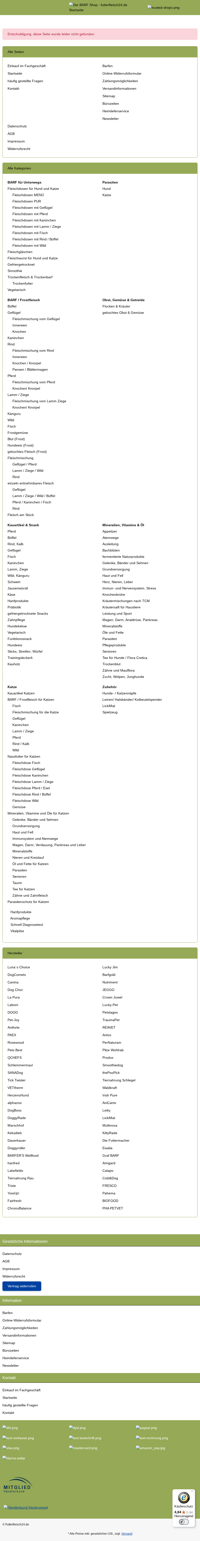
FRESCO (109, 1186)
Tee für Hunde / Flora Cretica (124, 658)
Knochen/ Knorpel (26, 388)
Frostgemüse (18, 433)
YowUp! (13, 1193)
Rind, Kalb (15, 544)
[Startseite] (3, 19)
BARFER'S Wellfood (23, 1155)
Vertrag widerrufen (22, 1286)
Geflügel (14, 313)
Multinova (109, 1125)
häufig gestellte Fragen (25, 81)
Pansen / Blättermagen (30, 369)
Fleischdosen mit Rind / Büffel (35, 239)
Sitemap (108, 96)
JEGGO (108, 990)
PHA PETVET (112, 1208)
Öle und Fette (113, 632)
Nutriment (110, 982)
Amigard (108, 1163)
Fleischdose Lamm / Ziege (32, 782)
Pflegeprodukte (114, 645)
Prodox (107, 1057)
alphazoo (15, 1103)
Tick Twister (17, 1080)
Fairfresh (14, 1201)
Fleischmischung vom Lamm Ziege (39, 401)
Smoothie (15, 271)
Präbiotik (14, 607)
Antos (106, 1035)
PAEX (12, 1035)
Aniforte (14, 1027)
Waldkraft (109, 1088)
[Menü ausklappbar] (4, 8)
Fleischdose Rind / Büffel (31, 794)
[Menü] (192, 1492)
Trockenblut (111, 664)
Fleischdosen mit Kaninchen (34, 220)
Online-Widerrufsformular (121, 73)
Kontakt (13, 88)
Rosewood (16, 1042)
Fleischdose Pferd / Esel (31, 788)
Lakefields (15, 1171)
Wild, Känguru (18, 576)
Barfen (107, 66)
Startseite (15, 73)
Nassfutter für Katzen (24, 756)
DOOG (13, 1012)
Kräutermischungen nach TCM (126, 601)
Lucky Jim (110, 967)
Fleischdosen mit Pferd (30, 214)
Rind (11, 344)
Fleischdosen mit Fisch (30, 233)
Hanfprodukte (18, 601)
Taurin (17, 883)
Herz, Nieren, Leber (117, 582)
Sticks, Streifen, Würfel (25, 651)
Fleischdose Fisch (26, 763)
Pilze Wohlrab (113, 1050)
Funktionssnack (20, 639)
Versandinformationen (119, 88)
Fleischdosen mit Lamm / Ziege (36, 226)
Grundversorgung (116, 569)
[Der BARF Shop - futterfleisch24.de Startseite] (100, 7)
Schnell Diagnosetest (26, 925)
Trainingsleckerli (20, 658)
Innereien (19, 325)
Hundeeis (15, 645)
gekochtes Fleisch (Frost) (27, 452)
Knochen (19, 331)
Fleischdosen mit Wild (29, 245)
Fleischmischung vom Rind (33, 350)
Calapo (107, 1171)
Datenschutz (17, 126)
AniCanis (109, 1103)
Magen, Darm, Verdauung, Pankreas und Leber (49, 845)
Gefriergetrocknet (21, 264)
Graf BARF (110, 1155)
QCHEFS (15, 1057)
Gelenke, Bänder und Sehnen (125, 563)
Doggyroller (16, 1148)
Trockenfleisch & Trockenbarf (30, 277)
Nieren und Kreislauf (28, 857)
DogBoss (14, 1110)
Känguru (14, 414)
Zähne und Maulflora (118, 670)
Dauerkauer (17, 1140)
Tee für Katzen (23, 889)
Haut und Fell (112, 576)
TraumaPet (111, 1020)
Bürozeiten (110, 103)
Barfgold (108, 975)
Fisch (12, 426)
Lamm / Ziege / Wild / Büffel (33, 496)
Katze (106, 195)
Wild (11, 420)
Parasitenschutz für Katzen (28, 902)
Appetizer (109, 531)
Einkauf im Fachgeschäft (27, 66)
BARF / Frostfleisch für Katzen (31, 699)
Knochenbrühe (113, 594)
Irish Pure (109, 1095)
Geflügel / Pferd (24, 464)
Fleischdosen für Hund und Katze (33, 189)
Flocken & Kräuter (116, 306)
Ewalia (107, 1148)
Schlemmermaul (20, 1065)
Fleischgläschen (20, 252)
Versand (126, 1533)
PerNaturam (111, 1042)
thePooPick (111, 1073)
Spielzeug (110, 712)
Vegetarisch (17, 290)
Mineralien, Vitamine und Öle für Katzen (38, 813)
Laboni (13, 1005)
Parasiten (109, 639)
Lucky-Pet (110, 1005)
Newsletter (110, 119)
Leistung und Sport (117, 613)
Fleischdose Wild (25, 801)
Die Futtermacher (116, 1140)
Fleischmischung (20, 458)
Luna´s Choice (19, 967)
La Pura (14, 997)
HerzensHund (18, 1095)
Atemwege (110, 538)
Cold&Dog (110, 1178)
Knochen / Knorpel (26, 363)
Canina (13, 982)
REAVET (109, 1027)
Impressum (16, 141)
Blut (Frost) (16, 439)
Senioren (109, 651)
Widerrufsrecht (19, 149)
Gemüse (19, 807)
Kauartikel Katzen (21, 693)
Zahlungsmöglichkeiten (120, 81)
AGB (11, 134)
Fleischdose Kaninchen (30, 775)
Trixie (12, 1186)
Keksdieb (15, 1133)
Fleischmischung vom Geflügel (36, 319)
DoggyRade (17, 1118)
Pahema (108, 1193)
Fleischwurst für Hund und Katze (33, 258)
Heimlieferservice (115, 111)
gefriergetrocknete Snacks (28, 613)
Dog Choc (15, 990)
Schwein (14, 582)
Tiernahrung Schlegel (118, 1080)
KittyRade (109, 1133)
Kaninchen (16, 338)
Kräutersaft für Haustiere (121, 607)
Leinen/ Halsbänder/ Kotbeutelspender (132, 699)
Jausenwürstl (18, 588)
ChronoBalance (19, 1208)
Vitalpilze (17, 931)
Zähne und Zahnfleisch (30, 895)
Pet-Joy (13, 1020)
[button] (186, 8)
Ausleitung (110, 544)
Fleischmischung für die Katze (35, 712)
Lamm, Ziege (18, 569)
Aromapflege (20, 918)
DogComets (17, 975)
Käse (11, 594)
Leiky (106, 1110)
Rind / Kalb (20, 744)
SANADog (15, 1073)
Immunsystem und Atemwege (35, 839)
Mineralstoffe (112, 626)
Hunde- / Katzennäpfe (119, 693)
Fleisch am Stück (21, 515)
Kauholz (14, 664)
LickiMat (108, 706)
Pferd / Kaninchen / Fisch (31, 502)
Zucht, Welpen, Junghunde (123, 677)
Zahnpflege (16, 620)
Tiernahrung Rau (21, 1178)
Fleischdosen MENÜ (28, 195)
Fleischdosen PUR (26, 201)
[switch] (184, 1522)
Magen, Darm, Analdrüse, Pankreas (130, 620)
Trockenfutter (22, 283)
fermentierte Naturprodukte (123, 557)
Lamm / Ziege (18, 395)
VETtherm (15, 1088)
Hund (106, 189)
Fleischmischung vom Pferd (33, 382)
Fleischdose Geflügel (28, 769)
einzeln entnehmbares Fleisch (31, 483)
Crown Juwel (112, 997)
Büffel (12, 306)
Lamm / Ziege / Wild (27, 471)
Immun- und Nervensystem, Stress (129, 588)
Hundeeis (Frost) (21, 445)
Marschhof (16, 1125)
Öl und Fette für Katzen (30, 864)
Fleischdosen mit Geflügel (32, 208)
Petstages (110, 1012)
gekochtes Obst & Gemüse (123, 313)
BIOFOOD (110, 1201)
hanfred (14, 1163)
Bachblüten (111, 550)
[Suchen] (13, 8)
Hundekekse (17, 626)
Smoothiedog (112, 1065)
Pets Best (15, 1050)
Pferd (12, 376)
